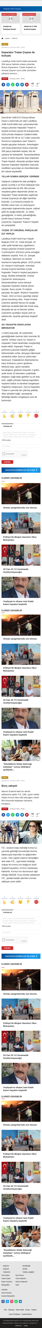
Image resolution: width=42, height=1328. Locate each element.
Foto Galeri (6, 1275)
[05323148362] (16, 1301)
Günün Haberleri (21, 1282)
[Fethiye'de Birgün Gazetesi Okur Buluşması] (21, 523)
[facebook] (3, 84)
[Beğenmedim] (28, 412)
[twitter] (8, 84)
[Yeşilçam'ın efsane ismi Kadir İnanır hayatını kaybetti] (21, 587)
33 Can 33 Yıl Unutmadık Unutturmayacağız (15, 570)
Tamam (25, 1325)
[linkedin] (22, 84)
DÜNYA (6, 1266)
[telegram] (17, 84)
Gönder (7, 462)
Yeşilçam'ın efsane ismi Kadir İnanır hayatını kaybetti (18, 602)
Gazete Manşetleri (8, 1296)
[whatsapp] (13, 84)
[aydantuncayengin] (20, 1301)
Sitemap (11, 1310)
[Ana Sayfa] (2, 38)
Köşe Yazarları (7, 1282)
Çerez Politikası (14, 1314)
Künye (27, 1310)
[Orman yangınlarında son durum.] (21, 493)
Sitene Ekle (20, 1310)
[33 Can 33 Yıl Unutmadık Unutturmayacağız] (21, 555)
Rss (5, 1310)
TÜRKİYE (15, 38)
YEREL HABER (28, 1272)
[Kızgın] (36, 412)
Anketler (5, 1290)
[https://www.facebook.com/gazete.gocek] (3, 1301)
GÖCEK (6, 1269)
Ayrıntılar (18, 1325)
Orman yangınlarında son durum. (20, 507)
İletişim (34, 1310)
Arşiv (17, 1285)
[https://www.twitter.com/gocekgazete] (7, 1301)
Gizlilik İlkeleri (27, 1314)
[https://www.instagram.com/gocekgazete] (11, 1301)
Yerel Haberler (20, 1278)
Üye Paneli (19, 1275)
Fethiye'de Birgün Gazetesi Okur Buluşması (20, 538)
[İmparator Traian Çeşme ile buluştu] (21, 101)
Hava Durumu (7, 1293)
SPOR (25, 1269)
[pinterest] (27, 84)
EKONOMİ (26, 1266)
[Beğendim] (4, 412)
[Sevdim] (20, 412)
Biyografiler (6, 1285)
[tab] (7, 426)
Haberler (7, 38)
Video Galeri (6, 1278)
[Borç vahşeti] (21, 832)
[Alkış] (12, 412)
